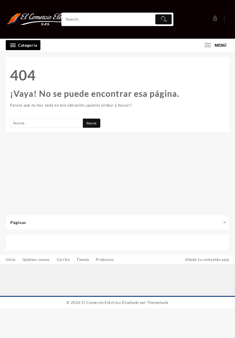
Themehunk (158, 302)
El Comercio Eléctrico (101, 302)
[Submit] (163, 19)
